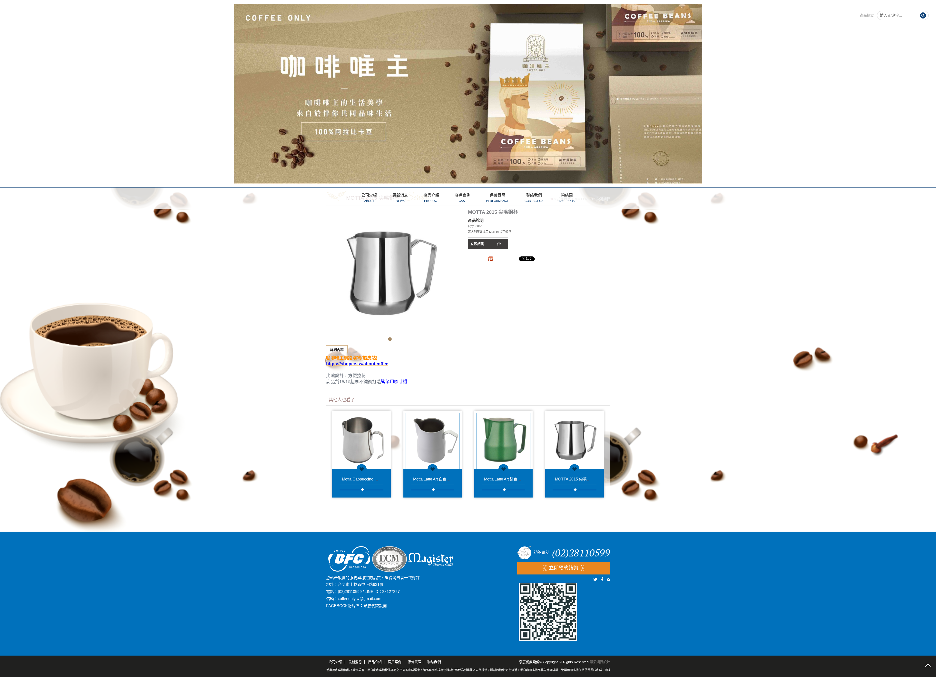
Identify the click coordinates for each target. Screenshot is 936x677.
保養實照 (497, 198)
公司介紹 (369, 198)
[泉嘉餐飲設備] (468, 93)
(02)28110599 (350, 592)
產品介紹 (431, 198)
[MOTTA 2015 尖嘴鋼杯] (574, 440)
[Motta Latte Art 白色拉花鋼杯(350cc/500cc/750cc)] (432, 440)
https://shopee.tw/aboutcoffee (357, 363)
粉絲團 (567, 198)
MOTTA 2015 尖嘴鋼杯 (575, 479)
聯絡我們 (534, 198)
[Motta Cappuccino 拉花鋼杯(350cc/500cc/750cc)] (361, 440)
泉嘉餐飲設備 (375, 606)
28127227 (391, 592)
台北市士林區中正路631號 (360, 585)
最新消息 (400, 198)
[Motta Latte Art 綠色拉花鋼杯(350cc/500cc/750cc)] (503, 440)
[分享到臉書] (602, 579)
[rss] (608, 579)
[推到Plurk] (490, 258)
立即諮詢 (477, 244)
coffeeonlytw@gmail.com (359, 599)
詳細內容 (337, 350)
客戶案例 (462, 198)
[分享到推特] (595, 579)
